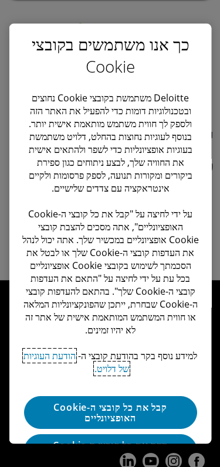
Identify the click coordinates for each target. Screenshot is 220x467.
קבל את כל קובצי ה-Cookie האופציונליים (110, 412)
